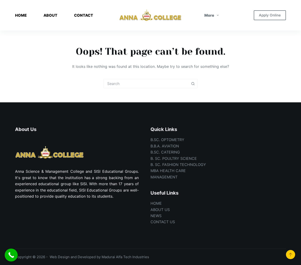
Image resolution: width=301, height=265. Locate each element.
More (209, 15)
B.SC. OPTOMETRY (167, 139)
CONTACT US (162, 221)
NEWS (156, 215)
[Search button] (192, 83)
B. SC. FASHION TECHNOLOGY (178, 164)
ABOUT (50, 15)
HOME (21, 15)
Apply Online (270, 15)
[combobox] (146, 83)
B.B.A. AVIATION (164, 146)
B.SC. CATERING (165, 152)
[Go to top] (290, 254)
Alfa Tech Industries (132, 257)
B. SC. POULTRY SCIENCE (173, 158)
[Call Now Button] (11, 255)
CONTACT (83, 15)
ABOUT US (160, 209)
